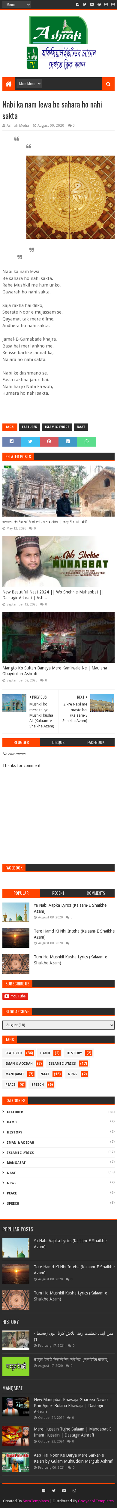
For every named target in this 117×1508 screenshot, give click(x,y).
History (74, 1053)
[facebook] (77, 4)
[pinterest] (99, 4)
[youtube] (92, 4)
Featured (29, 427)
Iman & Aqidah (19, 1064)
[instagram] (106, 4)
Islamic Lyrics (57, 427)
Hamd (45, 1053)
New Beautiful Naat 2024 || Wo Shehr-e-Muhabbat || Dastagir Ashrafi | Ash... (53, 595)
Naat (81, 427)
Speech (38, 1085)
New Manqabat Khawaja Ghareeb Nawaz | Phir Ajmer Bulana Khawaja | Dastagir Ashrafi (73, 1405)
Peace (10, 1085)
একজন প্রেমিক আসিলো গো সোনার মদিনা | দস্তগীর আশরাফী (44, 521)
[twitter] (85, 4)
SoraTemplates (36, 1501)
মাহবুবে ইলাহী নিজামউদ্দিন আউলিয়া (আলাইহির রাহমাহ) (71, 1359)
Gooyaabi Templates (96, 1501)
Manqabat (14, 1074)
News (72, 1074)
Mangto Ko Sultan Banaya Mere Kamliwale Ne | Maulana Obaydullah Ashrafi (54, 671)
